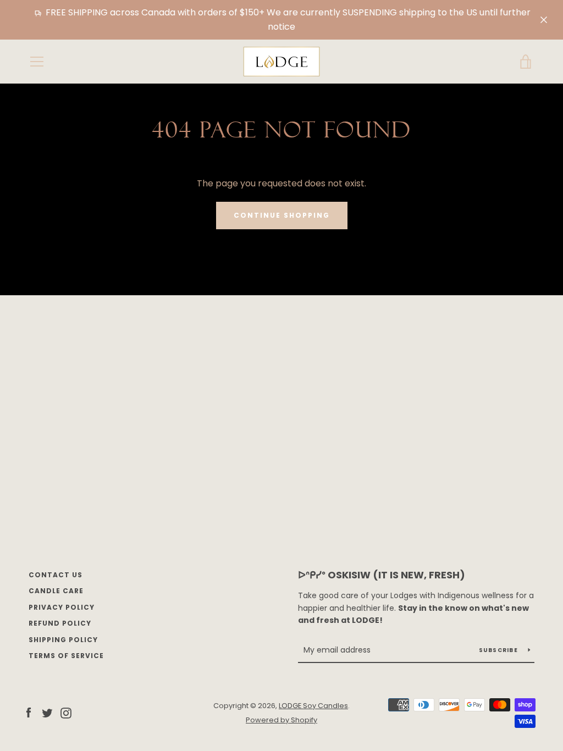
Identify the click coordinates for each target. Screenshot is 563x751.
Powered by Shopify (281, 720)
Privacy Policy (62, 607)
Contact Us (55, 574)
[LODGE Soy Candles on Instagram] (65, 712)
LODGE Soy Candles (313, 705)
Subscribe (499, 650)
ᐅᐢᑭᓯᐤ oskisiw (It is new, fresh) (381, 575)
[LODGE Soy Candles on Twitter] (47, 712)
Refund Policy (60, 623)
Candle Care (56, 590)
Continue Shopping (282, 215)
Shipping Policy (63, 639)
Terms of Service (66, 655)
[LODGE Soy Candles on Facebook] (28, 712)
